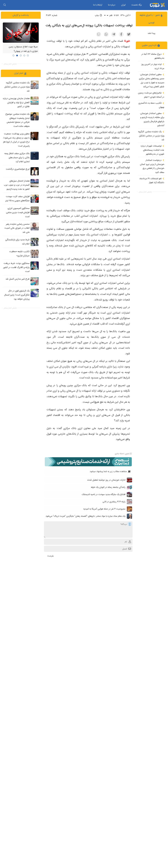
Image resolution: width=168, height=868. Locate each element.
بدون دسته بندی (122, 453)
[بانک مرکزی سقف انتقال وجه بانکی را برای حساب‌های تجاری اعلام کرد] (35, 156)
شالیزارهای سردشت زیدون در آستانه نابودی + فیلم (151, 95)
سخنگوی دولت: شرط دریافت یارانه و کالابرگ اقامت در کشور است (16, 267)
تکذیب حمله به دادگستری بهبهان (151, 105)
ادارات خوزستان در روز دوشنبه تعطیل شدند (106, 480)
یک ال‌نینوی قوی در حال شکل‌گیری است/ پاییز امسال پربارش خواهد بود (17, 295)
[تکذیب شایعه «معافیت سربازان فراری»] (35, 254)
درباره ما (111, 5)
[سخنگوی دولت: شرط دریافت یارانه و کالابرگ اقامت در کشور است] (35, 265)
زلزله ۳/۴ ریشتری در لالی (114, 501)
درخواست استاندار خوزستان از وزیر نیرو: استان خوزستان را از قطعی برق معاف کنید (152, 166)
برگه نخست (136, 5)
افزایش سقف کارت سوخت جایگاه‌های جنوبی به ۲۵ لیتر (17, 199)
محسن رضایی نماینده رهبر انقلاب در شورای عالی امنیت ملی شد (17, 228)
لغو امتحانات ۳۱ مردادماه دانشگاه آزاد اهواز (152, 180)
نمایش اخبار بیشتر (145, 192)
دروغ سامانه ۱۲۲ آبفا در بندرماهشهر (152, 56)
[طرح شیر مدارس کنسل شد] (35, 281)
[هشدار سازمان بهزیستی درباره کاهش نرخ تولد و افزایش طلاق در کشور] (35, 101)
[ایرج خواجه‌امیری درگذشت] (35, 171)
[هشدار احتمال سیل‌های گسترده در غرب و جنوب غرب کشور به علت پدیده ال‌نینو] (35, 183)
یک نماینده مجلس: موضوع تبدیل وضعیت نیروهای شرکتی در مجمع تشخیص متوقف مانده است (17, 120)
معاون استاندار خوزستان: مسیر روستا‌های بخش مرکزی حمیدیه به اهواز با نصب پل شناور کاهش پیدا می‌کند (151, 80)
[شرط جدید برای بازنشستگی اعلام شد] (35, 242)
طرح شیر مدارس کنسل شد (18, 279)
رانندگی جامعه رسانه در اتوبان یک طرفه (108, 487)
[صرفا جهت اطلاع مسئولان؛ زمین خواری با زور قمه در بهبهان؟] (21, 33)
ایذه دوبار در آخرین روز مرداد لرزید (152, 66)
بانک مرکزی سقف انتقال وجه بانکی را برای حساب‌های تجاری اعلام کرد (17, 157)
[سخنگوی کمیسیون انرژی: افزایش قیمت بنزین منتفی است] (35, 210)
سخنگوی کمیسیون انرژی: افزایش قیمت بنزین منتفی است (18, 212)
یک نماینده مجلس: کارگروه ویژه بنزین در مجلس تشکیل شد (151, 135)
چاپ (97, 15)
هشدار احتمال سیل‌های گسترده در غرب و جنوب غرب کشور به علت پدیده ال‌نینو (17, 185)
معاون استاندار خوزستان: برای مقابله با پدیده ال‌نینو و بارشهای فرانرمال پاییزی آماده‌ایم (152, 119)
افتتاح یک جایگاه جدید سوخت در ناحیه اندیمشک (103, 494)
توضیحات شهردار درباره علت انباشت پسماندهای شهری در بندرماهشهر (152, 150)
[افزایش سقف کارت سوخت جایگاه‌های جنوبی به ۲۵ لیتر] (35, 199)
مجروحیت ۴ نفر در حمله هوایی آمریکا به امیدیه (104, 509)
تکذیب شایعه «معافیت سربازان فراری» (19, 253)
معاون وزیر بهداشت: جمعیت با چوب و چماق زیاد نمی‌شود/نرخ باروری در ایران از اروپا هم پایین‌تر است (16, 140)
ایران (123, 5)
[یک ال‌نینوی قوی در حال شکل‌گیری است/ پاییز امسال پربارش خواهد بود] (35, 293)
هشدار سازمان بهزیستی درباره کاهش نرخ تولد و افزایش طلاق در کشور (16, 102)
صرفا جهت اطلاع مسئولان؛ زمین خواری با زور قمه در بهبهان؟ (23, 49)
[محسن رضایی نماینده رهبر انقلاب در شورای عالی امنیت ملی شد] (35, 226)
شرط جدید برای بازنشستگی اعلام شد (17, 242)
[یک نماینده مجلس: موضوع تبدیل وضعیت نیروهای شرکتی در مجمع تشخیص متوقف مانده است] (35, 116)
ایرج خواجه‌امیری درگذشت (18, 169)
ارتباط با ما (97, 5)
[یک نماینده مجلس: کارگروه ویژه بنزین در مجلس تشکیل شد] (35, 85)
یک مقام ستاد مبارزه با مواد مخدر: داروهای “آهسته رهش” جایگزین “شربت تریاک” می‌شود (85, 516)
